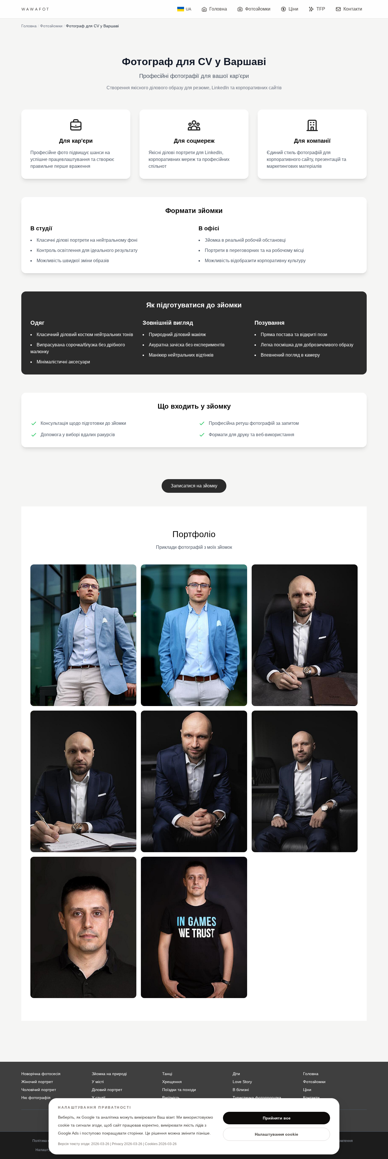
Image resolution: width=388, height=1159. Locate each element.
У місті (98, 1081)
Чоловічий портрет (38, 1089)
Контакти (352, 9)
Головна (218, 9)
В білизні (241, 1089)
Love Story (242, 1081)
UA (188, 9)
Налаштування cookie (276, 1134)
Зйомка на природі (109, 1073)
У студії (98, 1097)
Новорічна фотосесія (41, 1073)
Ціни (293, 9)
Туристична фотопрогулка (257, 1097)
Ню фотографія (36, 1097)
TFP (320, 9)
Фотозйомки (257, 9)
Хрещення (172, 1081)
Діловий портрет (107, 1089)
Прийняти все (277, 1118)
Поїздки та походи (179, 1089)
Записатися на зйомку (194, 485)
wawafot (35, 9)
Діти (236, 1073)
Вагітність (171, 1097)
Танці (167, 1073)
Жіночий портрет (37, 1081)
